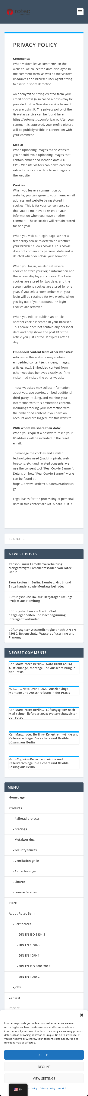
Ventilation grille (27, 861)
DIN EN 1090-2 (29, 977)
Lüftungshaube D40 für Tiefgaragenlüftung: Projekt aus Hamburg (40, 599)
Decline (44, 1067)
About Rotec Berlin (22, 913)
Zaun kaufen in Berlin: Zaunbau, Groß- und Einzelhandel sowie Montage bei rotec (40, 584)
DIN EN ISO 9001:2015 (34, 966)
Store (13, 903)
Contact (14, 998)
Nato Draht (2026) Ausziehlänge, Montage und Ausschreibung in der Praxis (42, 668)
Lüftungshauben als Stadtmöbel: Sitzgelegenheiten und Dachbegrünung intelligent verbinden (37, 615)
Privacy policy (48, 1088)
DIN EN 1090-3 (29, 945)
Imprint (62, 1088)
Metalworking (25, 839)
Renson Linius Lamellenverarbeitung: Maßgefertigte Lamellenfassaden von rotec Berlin (40, 568)
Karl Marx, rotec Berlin (25, 664)
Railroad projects (27, 818)
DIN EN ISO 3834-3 (32, 934)
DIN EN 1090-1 (29, 955)
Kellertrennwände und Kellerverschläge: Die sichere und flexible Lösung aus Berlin (44, 738)
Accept (44, 1055)
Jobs (18, 987)
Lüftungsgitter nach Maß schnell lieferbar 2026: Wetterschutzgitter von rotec (43, 713)
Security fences (26, 850)
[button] (81, 1015)
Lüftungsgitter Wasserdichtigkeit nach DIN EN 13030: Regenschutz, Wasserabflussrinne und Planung (42, 633)
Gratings (21, 829)
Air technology (25, 871)
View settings (44, 1078)
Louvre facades (26, 892)
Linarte (20, 882)
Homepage (17, 797)
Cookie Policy (29, 1088)
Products (15, 808)
